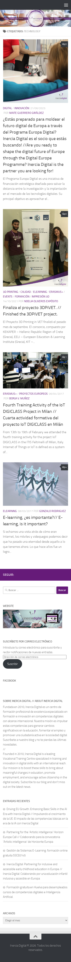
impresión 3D (40, 296)
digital (7, 108)
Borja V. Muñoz (19, 398)
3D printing (10, 292)
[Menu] (66, 5)
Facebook (9, 680)
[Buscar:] (29, 590)
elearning (40, 292)
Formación (22, 296)
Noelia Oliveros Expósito (41, 301)
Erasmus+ (56, 292)
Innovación (21, 108)
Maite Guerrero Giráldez (26, 113)
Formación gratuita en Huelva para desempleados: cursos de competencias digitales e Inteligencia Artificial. (35, 892)
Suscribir (12, 664)
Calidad (26, 292)
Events (7, 296)
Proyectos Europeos (33, 393)
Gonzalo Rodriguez (52, 511)
